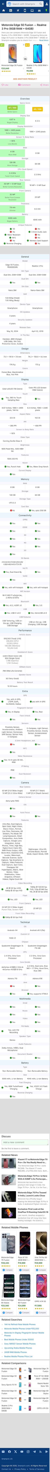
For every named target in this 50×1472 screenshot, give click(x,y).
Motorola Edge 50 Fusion (12, 65)
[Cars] (39, 10)
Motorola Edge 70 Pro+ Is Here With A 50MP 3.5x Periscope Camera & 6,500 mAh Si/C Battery (32, 1178)
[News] (10, 10)
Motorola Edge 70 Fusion (7, 1258)
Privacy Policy (20, 1469)
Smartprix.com (24, 1466)
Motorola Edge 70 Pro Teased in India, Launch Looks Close (32, 1194)
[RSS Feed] (40, 1451)
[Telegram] (34, 1451)
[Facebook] (9, 1451)
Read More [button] (43, 40)
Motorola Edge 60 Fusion (24, 1301)
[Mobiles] (25, 10)
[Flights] (17, 10)
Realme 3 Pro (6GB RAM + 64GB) (37, 66)
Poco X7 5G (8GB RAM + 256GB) (23, 1258)
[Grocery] (46, 10)
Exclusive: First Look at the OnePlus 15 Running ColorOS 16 (33, 1210)
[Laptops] (32, 10)
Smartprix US (7, 1459)
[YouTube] (22, 1451)
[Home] (3, 10)
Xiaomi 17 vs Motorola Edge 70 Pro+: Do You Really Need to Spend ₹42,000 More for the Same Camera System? (32, 1161)
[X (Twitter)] (15, 1451)
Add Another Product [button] (25, 79)
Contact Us (6, 1469)
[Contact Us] (3, 1451)
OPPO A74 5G (40, 1301)
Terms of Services (36, 1469)
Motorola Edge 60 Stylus (7, 1301)
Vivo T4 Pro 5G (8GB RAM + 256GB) (41, 1258)
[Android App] (46, 1451)
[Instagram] (28, 1451)
